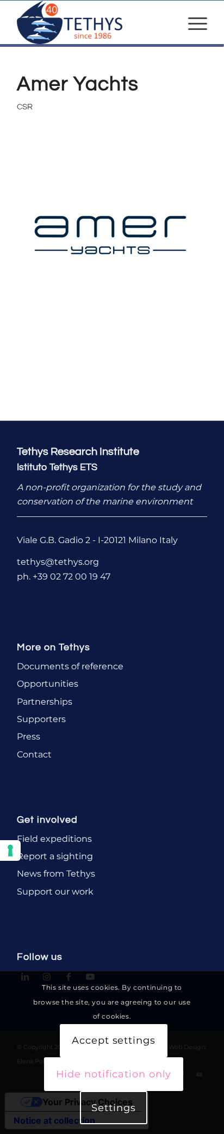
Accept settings (113, 1040)
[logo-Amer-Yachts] (112, 235)
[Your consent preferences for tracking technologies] (10, 850)
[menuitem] (192, 22)
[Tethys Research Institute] (93, 22)
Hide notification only (114, 1074)
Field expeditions (54, 839)
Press (28, 736)
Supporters (41, 719)
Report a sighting (55, 856)
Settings (113, 1108)
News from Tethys (56, 873)
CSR (25, 107)
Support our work (55, 891)
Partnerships (44, 702)
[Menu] (192, 22)
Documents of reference (70, 666)
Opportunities (47, 684)
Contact (34, 754)
